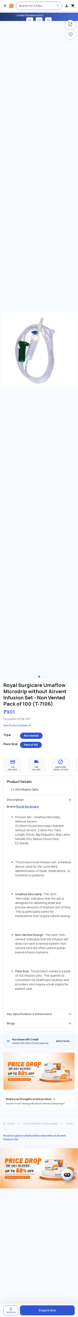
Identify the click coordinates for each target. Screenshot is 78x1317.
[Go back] (5, 6)
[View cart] (73, 6)
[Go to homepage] (11, 6)
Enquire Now (47, 1310)
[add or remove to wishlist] (70, 34)
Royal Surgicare (27, 806)
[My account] (66, 6)
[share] (70, 24)
